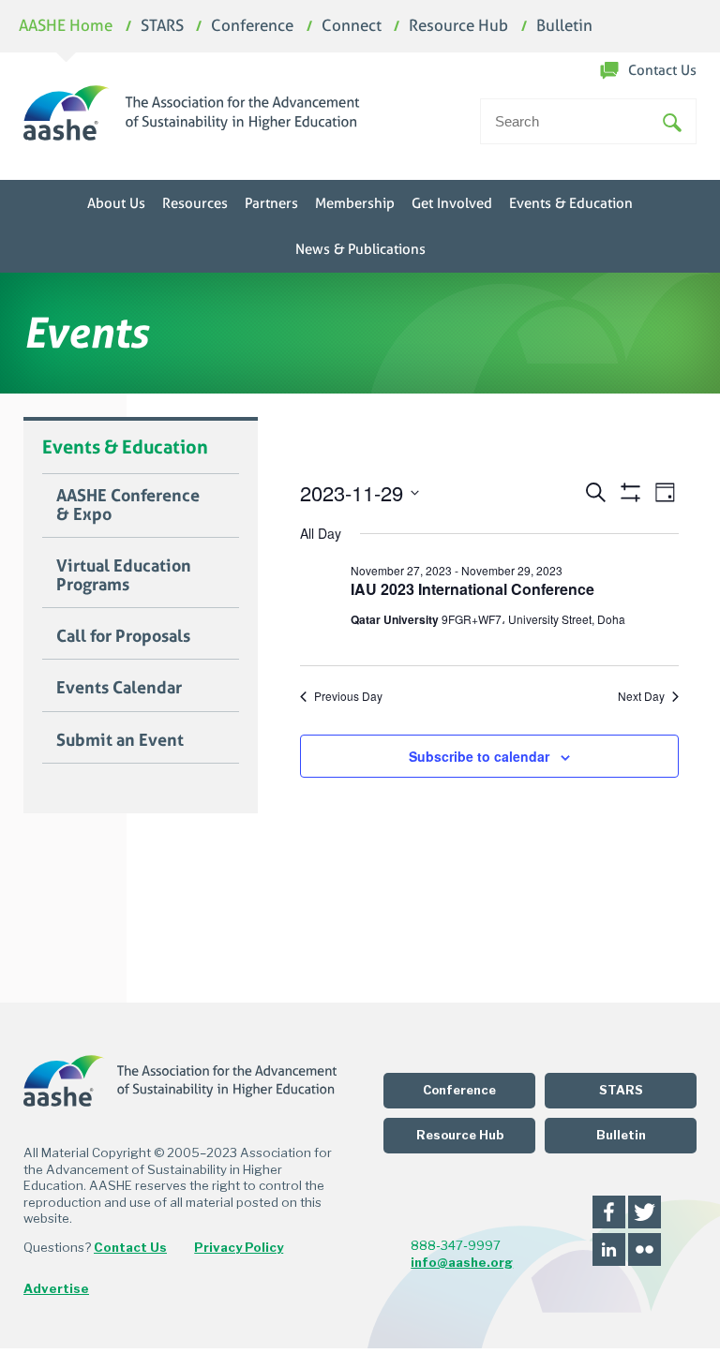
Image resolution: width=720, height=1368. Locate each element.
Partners (271, 203)
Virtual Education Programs (123, 575)
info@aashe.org (462, 1262)
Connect (352, 27)
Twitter (644, 1212)
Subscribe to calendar (479, 756)
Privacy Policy (238, 1247)
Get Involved (452, 203)
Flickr (644, 1249)
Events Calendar (119, 687)
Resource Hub (458, 27)
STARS (162, 27)
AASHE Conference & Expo (128, 505)
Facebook (608, 1212)
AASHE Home (65, 27)
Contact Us (662, 70)
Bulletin (564, 27)
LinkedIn (608, 1249)
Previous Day (348, 696)
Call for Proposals (123, 636)
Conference (252, 27)
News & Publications (360, 249)
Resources (195, 203)
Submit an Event (120, 740)
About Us (116, 203)
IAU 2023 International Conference (472, 589)
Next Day (641, 696)
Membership (355, 203)
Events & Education (571, 203)
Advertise (56, 1288)
